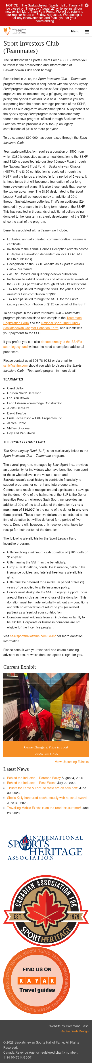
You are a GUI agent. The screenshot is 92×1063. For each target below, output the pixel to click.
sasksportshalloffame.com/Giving (33, 636)
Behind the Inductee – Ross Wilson (31, 782)
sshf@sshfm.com (15, 365)
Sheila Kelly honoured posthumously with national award (47, 797)
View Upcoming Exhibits (72, 761)
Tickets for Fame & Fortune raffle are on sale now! (42, 788)
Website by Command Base (69, 1026)
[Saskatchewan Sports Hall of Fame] (46, 31)
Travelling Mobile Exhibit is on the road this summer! (44, 807)
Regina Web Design (75, 1031)
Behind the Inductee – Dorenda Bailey (34, 777)
